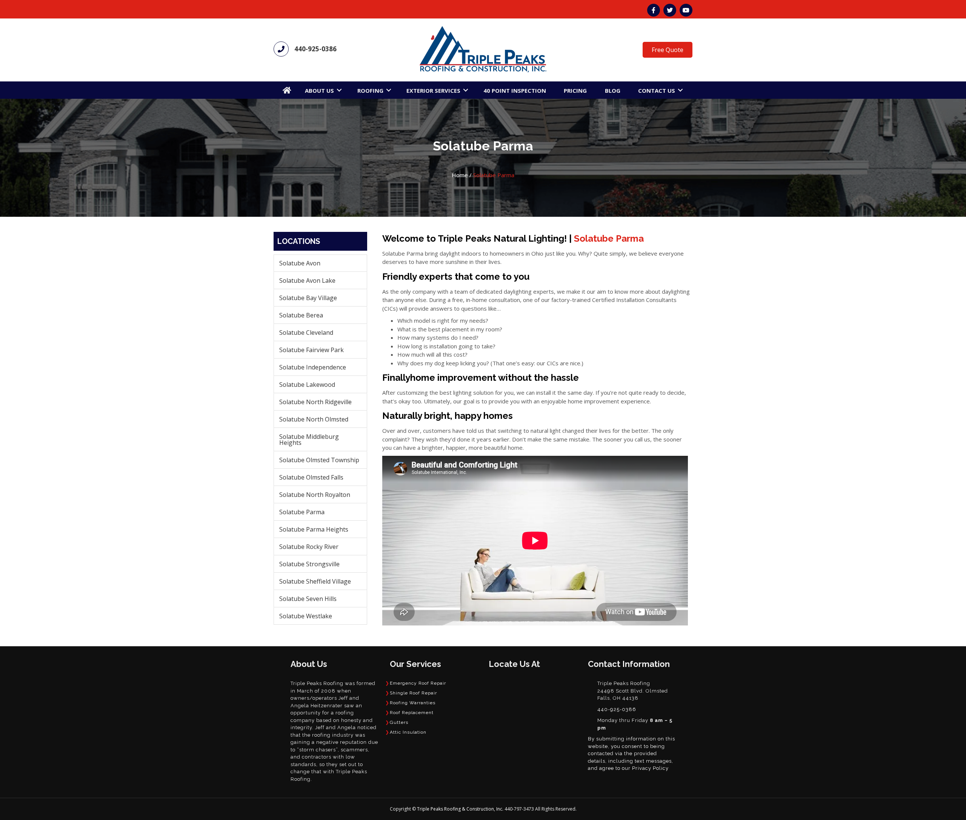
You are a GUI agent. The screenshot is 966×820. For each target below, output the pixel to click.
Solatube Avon (299, 263)
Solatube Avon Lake (307, 280)
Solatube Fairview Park (311, 350)
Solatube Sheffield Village (315, 581)
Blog (612, 90)
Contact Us (656, 90)
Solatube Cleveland (306, 332)
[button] (339, 90)
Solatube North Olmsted (313, 419)
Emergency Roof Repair (418, 683)
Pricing (575, 90)
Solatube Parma (302, 512)
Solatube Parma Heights (313, 529)
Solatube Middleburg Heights (309, 439)
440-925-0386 (315, 48)
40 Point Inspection (514, 90)
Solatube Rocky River (308, 547)
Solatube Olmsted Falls (311, 477)
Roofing (370, 90)
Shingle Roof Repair (413, 693)
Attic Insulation (408, 732)
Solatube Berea (301, 315)
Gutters (399, 722)
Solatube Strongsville (309, 564)
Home (460, 175)
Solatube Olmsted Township (319, 460)
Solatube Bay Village (308, 298)
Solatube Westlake (305, 616)
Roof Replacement (412, 712)
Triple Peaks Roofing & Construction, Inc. (461, 809)
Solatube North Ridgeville (315, 402)
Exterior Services (433, 90)
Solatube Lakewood (307, 384)
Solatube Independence (312, 367)
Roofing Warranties (412, 702)
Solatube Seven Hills (308, 599)
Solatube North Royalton (314, 494)
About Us (319, 90)
